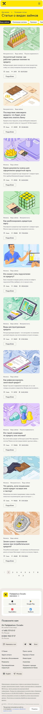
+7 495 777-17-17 (8, 630)
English (8, 674)
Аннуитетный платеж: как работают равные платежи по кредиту (16, 59)
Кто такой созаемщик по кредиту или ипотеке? (14, 434)
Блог (35, 644)
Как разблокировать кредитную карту (17, 222)
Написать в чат (11, 644)
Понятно (34, 709)
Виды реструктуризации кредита (14, 328)
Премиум (33, 22)
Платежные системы (20, 22)
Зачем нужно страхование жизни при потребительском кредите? (16, 544)
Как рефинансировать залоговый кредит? (13, 381)
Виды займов (4, 22)
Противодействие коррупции (8, 666)
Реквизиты (5, 662)
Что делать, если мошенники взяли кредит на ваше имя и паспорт (16, 488)
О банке (4, 651)
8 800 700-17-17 (8, 636)
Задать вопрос (7, 655)
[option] (19, 22)
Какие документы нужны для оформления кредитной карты (17, 169)
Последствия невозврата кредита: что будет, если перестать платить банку (14, 115)
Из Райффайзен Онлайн (12, 625)
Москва (19, 674)
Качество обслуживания (10, 658)
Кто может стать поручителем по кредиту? (16, 275)
